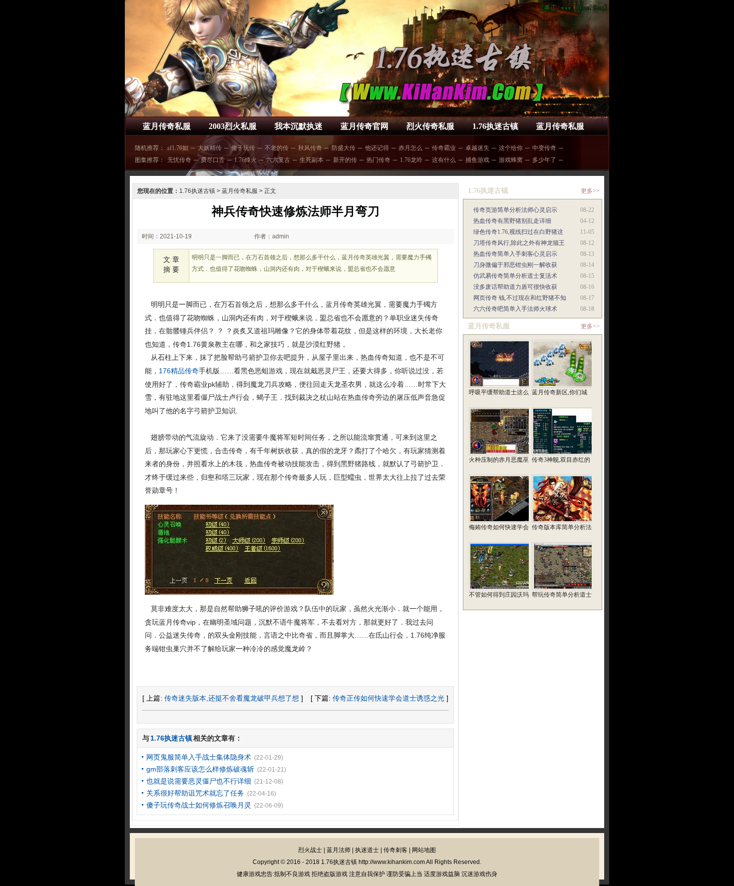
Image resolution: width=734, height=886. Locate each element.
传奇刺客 (395, 850)
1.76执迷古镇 (495, 126)
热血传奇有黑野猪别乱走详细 (512, 220)
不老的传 (277, 147)
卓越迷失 (477, 147)
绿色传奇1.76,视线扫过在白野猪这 (518, 231)
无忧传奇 (179, 159)
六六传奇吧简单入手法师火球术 (515, 308)
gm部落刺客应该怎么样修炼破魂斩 (200, 769)
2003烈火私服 (233, 126)
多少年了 (544, 159)
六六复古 (278, 159)
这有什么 (444, 159)
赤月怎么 (410, 147)
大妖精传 (210, 147)
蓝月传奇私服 (167, 126)
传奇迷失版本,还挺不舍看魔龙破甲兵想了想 (231, 698)
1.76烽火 (245, 159)
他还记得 (377, 147)
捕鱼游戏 (477, 159)
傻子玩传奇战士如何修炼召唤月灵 (198, 805)
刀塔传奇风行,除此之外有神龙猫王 (519, 242)
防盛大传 (344, 147)
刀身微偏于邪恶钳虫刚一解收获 (515, 264)
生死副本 (312, 159)
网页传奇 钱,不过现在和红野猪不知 (519, 297)
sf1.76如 (177, 147)
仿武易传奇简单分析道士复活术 (515, 275)
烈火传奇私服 (430, 126)
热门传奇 (378, 159)
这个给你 (511, 147)
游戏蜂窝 (511, 159)
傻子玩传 (243, 147)
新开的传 (345, 159)
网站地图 (424, 850)
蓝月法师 (339, 850)
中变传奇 (544, 147)
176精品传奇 (179, 371)
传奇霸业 (444, 147)
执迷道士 (367, 850)
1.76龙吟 (411, 159)
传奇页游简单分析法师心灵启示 (515, 209)
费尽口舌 (213, 159)
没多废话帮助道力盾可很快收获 (515, 286)
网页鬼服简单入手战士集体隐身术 (198, 757)
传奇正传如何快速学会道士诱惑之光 (388, 698)
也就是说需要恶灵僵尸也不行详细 (198, 781)
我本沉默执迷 (299, 126)
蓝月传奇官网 (364, 126)
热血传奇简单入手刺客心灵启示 (515, 253)
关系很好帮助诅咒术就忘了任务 (195, 793)
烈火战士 (310, 850)
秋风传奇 (310, 147)
